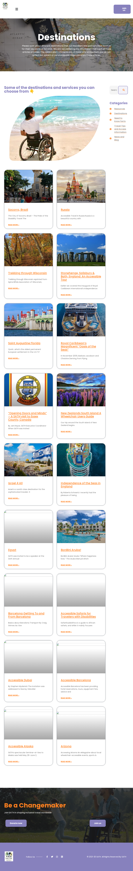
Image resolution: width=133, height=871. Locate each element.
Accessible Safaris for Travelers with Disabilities (78, 615)
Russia (65, 210)
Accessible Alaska (20, 746)
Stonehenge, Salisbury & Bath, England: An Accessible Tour (81, 276)
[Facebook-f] (47, 857)
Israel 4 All (15, 483)
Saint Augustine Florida (24, 343)
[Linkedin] (62, 857)
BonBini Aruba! (71, 550)
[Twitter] (52, 857)
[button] (16, 9)
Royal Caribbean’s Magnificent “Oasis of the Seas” (78, 346)
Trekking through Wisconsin (27, 273)
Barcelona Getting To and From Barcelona (26, 615)
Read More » (13, 225)
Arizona (66, 746)
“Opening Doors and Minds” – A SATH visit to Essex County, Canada (27, 416)
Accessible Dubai (20, 680)
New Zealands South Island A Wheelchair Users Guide (81, 414)
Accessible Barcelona (76, 680)
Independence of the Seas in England (81, 484)
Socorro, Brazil (18, 210)
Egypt (12, 550)
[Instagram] (57, 857)
